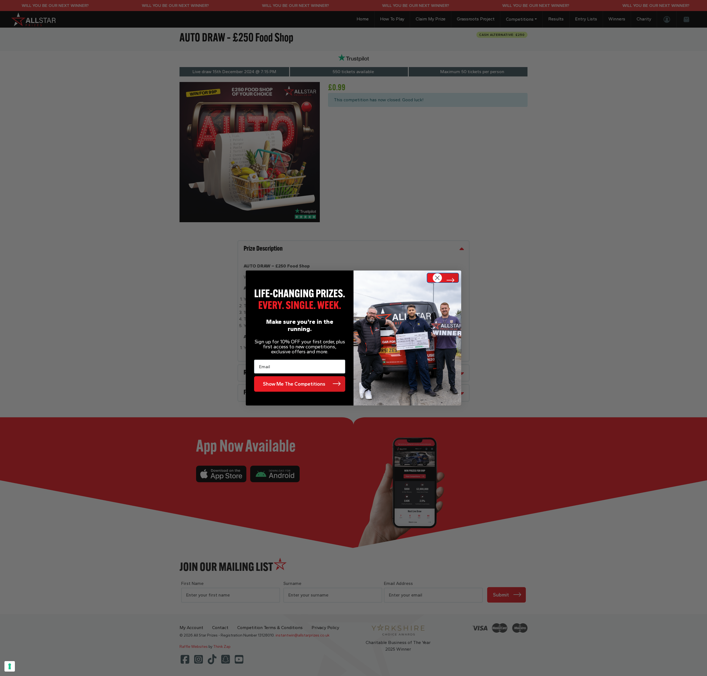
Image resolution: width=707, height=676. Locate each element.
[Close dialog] (443, 278)
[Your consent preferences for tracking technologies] (9, 666)
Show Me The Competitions (294, 384)
